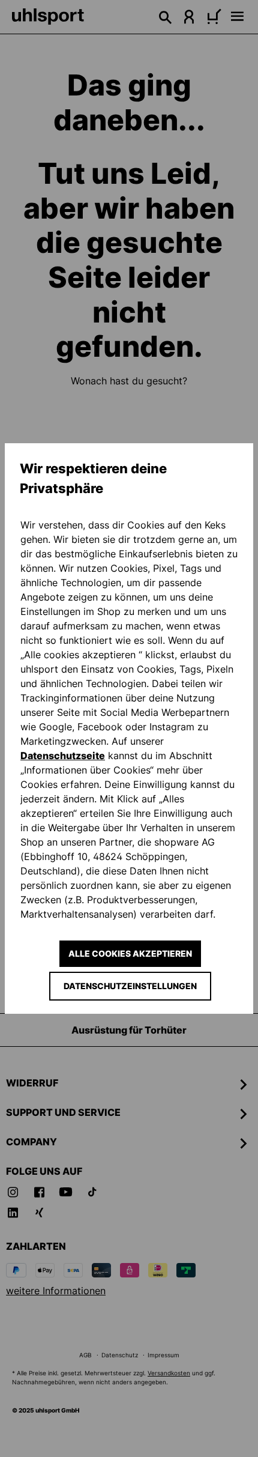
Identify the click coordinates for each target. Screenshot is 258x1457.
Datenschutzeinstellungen (130, 986)
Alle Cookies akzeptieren (130, 953)
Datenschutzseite (62, 756)
